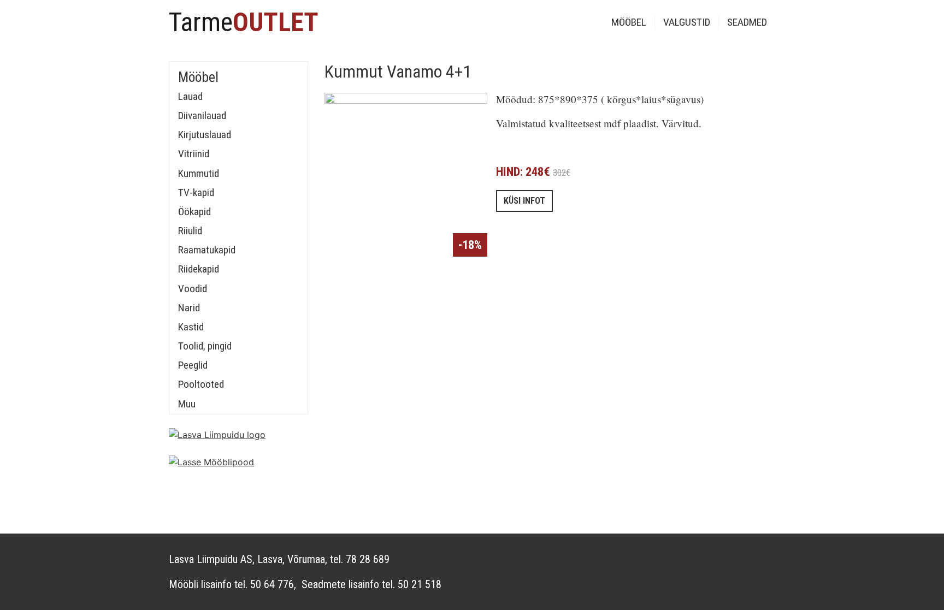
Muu (187, 404)
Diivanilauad (202, 115)
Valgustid (686, 22)
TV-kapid (196, 192)
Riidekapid (198, 269)
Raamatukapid (206, 250)
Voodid (192, 288)
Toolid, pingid (205, 346)
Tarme (243, 22)
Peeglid (193, 365)
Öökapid (194, 211)
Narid (189, 307)
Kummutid (198, 173)
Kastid (191, 327)
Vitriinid (193, 153)
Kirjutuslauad (204, 134)
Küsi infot (524, 201)
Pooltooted (201, 384)
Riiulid (190, 230)
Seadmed (747, 22)
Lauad (190, 96)
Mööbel (628, 22)
